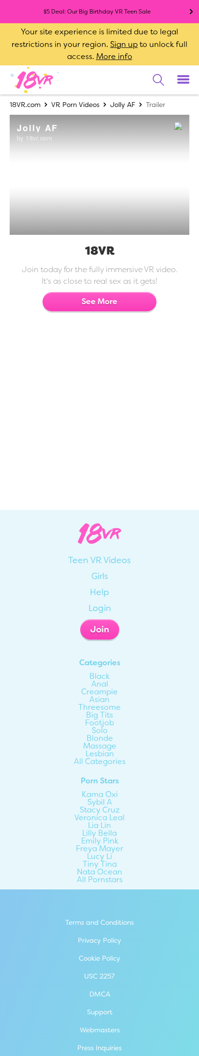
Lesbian (99, 754)
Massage (99, 746)
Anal (99, 684)
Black (99, 676)
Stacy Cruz (100, 810)
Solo (100, 731)
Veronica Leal (99, 818)
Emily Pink (99, 841)
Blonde (99, 738)
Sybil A (99, 802)
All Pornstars (100, 880)
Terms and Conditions (99, 922)
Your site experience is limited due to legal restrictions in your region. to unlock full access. (99, 44)
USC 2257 (99, 976)
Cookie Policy (99, 958)
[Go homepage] (34, 79)
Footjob (99, 723)
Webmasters (100, 1029)
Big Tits (99, 715)
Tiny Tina (100, 864)
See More (99, 301)
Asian (99, 700)
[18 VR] (160, 126)
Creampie (99, 692)
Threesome (99, 707)
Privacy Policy (99, 940)
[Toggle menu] (183, 79)
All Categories (100, 761)
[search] (158, 79)
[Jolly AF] (98, 175)
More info (114, 56)
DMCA (99, 994)
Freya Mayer (99, 849)
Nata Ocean (99, 872)
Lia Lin (99, 825)
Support (100, 1012)
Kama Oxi (100, 794)
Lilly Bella (99, 833)
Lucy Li (99, 856)
